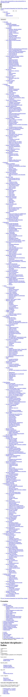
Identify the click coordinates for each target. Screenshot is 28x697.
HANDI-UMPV (9, 437)
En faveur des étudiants (14, 364)
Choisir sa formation (13, 101)
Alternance (11, 130)
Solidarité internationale (14, 230)
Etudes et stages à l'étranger (12, 250)
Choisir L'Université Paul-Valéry (13, 389)
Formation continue (13, 557)
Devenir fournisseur (10, 564)
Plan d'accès (5, 678)
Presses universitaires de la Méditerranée (17, 213)
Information (11, 86)
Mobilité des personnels (11, 255)
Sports (7, 346)
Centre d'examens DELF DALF (16, 248)
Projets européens (12, 190)
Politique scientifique (10, 163)
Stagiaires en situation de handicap (16, 128)
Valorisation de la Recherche (12, 218)
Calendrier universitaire (14, 155)
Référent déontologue (13, 61)
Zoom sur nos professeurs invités (16, 260)
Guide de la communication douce (16, 526)
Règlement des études (13, 153)
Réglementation (9, 152)
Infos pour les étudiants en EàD (15, 105)
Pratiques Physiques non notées (15, 350)
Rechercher (3, 19)
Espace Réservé (9, 15)
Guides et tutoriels (12, 328)
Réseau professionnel (10, 596)
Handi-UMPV (9, 412)
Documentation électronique (15, 333)
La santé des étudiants (13, 359)
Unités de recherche (13, 577)
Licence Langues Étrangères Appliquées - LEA (13, 638)
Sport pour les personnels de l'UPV (16, 355)
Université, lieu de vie (10, 317)
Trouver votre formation (14, 95)
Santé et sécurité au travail (14, 502)
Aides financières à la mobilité (15, 254)
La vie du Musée (12, 306)
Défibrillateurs (12, 372)
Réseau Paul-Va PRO (13, 548)
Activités (11, 344)
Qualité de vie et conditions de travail (17, 506)
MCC (10, 156)
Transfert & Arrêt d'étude (14, 114)
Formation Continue (10, 118)
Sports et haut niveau (13, 353)
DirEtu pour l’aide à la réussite (15, 142)
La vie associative (12, 340)
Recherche (5, 162)
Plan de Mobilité (12, 68)
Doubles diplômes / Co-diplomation (16, 278)
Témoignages (11, 232)
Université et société (10, 581)
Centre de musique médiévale (15, 313)
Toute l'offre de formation (14, 96)
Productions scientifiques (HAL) (16, 215)
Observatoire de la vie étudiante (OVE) (17, 393)
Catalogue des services (13, 327)
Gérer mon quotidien (10, 500)
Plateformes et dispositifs (11, 204)
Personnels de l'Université (8, 483)
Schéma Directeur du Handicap (15, 414)
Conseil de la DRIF (13, 229)
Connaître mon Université (14, 431)
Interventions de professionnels (15, 543)
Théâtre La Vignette (10, 310)
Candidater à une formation (14, 102)
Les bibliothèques (10, 356)
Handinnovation (12, 418)
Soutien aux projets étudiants (15, 342)
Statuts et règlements (13, 530)
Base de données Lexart (14, 208)
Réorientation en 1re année (14, 111)
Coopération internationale (11, 263)
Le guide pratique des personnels (16, 486)
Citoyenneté (11, 345)
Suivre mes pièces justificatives (15, 109)
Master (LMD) (9, 613)
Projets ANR (11, 191)
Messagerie (11, 334)
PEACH (10, 206)
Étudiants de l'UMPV (8, 436)
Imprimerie (11, 514)
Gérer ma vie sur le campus (12, 509)
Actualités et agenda (10, 80)
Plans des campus (12, 318)
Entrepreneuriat (12, 544)
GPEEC (10, 499)
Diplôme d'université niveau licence (13, 616)
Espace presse (12, 570)
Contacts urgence (7, 679)
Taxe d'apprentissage (13, 560)
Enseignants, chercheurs (14, 70)
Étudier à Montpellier (13, 432)
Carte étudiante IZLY (13, 464)
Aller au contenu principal (6, 1)
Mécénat (10, 561)
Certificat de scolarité (13, 465)
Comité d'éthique (12, 171)
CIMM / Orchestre (10, 311)
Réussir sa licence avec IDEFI (15, 141)
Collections (11, 301)
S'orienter (8, 85)
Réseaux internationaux (14, 266)
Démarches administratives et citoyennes (17, 471)
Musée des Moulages (10, 300)
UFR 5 (10, 46)
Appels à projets (12, 186)
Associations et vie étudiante (12, 339)
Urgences (8, 13)
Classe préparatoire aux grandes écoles (14, 610)
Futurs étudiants (6, 382)
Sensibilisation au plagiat (14, 332)
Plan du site (5, 692)
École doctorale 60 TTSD (14, 179)
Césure (10, 112)
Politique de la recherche (14, 164)
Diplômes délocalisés (13, 279)
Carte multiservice (12, 335)
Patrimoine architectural (14, 294)
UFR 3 (10, 43)
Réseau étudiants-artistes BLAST (16, 549)
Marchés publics (12, 571)
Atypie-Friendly (12, 416)
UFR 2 (10, 42)
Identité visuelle (6, 660)
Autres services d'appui (14, 185)
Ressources (11, 147)
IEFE (10, 243)
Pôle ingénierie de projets (14, 184)
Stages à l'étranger (12, 252)
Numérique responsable (14, 64)
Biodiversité (11, 298)
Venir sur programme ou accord (15, 235)
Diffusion (8, 212)
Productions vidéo (10, 76)
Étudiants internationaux (11, 429)
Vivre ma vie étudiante (11, 462)
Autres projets (12, 195)
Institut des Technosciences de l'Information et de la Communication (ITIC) (18, 49)
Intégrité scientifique (13, 169)
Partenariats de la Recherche (15, 542)
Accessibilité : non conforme (9, 689)
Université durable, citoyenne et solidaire (14, 56)
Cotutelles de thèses (13, 182)
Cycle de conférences (13, 305)
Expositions (11, 304)
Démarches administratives (14, 146)
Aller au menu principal (17, 1)
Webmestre (5, 691)
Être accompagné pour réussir (12, 135)
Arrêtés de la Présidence (14, 161)
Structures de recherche (11, 172)
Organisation (8, 28)
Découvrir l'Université (10, 535)
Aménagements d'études (14, 144)
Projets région (12, 194)
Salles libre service (13, 329)
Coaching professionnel (14, 504)
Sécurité (7, 367)
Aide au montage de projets (12, 183)
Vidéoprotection (12, 376)
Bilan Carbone (6, 693)
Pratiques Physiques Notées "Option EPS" (18, 349)
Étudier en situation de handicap (13, 145)
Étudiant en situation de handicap (16, 469)
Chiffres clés (8, 23)
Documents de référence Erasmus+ (16, 276)
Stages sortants (12, 133)
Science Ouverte (12, 168)
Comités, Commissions (14, 32)
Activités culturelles (13, 510)
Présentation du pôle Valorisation (16, 219)
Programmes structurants (11, 196)
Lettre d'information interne (14, 492)
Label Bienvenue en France (15, 239)
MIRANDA (11, 200)
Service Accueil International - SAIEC (17, 240)
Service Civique (12, 75)
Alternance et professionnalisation (13, 129)
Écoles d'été (11, 245)
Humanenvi (11, 211)
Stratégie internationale (13, 224)
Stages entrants (12, 131)
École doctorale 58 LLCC (14, 178)
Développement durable (14, 57)
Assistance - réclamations (14, 117)
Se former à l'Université (11, 553)
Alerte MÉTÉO (12, 375)
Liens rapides (9, 569)
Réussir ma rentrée (13, 136)
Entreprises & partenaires (8, 533)
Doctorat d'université (10, 615)
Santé (7, 357)
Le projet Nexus (12, 140)
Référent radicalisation (13, 62)
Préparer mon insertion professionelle (14, 461)
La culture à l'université (14, 589)
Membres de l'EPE (13, 36)
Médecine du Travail (13, 360)
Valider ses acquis (12, 120)
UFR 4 (10, 45)
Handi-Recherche (12, 421)
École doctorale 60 (13, 54)
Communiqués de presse (8, 659)
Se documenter (9, 521)
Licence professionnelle (11, 612)
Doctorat (10, 284)
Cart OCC (11, 205)
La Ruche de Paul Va (13, 366)
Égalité (10, 58)
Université (5, 21)
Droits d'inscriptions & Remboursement (17, 113)
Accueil (5, 632)
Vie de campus (6, 316)
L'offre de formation (13, 554)
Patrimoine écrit (12, 296)
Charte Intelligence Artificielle (15, 65)
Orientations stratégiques (11, 24)
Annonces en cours (13, 565)
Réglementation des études (14, 525)
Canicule (11, 378)
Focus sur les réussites (13, 221)
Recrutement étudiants (10, 476)
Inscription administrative (14, 103)
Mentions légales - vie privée (9, 688)
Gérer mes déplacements (11, 517)
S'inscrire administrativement (15, 108)
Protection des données (14, 63)
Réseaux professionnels (14, 289)
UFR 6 (10, 47)
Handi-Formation (12, 420)
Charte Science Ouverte (14, 216)
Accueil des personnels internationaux (17, 257)
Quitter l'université (10, 482)
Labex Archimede (12, 197)
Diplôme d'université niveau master (13, 617)
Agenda (10, 83)
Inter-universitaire (12, 39)
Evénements (11, 343)
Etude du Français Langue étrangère (13, 241)
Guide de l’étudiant (13, 440)
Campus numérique (10, 324)
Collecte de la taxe (13, 572)
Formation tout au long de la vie (15, 390)
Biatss (10, 72)
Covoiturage (11, 520)
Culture (4, 285)
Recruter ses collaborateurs (11, 547)
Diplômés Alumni (7, 574)
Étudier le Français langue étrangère (16, 433)
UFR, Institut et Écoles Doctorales (13, 40)
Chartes (10, 158)
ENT (7, 14)
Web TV (10, 79)
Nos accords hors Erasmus (14, 265)
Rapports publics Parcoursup (15, 160)
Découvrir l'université (10, 383)
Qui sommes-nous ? (13, 426)
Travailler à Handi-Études (14, 149)
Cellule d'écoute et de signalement (16, 505)
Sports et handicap (13, 354)
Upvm (2, 9)
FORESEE (11, 202)
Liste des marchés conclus (14, 568)
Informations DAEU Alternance (15, 134)
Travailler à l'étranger (13, 498)
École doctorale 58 (13, 53)
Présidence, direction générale (15, 29)
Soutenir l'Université (10, 559)
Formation (5, 84)
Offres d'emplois (12, 73)
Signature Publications (13, 217)
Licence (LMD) (9, 611)
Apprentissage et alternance (14, 392)
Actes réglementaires (13, 35)
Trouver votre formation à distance (13, 100)
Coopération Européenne (11, 271)
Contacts (10, 427)
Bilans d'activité (12, 188)
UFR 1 (10, 41)
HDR (10, 180)
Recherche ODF (9, 606)
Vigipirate (11, 377)
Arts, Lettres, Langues (8, 637)
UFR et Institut (12, 487)
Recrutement (8, 69)
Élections (11, 34)
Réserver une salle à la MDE (15, 321)
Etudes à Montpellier (10, 233)
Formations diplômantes (14, 244)
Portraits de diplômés (13, 90)
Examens (11, 157)
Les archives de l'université (14, 515)
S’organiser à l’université (14, 139)
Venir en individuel (13, 234)
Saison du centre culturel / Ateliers (13, 299)
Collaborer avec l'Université (12, 541)
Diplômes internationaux (11, 277)
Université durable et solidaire (15, 539)
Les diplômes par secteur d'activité (16, 555)
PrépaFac (11, 138)
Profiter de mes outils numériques (13, 455)
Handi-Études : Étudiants (14, 415)
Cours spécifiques (12, 246)
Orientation (11, 87)
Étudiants (11, 74)
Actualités (11, 81)
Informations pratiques (13, 151)
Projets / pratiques (12, 291)
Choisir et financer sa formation (15, 119)
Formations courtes (13, 123)
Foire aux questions (13, 116)
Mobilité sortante (12, 256)
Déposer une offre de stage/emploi (16, 550)
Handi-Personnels (12, 417)
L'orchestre (11, 312)
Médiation (11, 302)
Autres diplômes (9, 618)
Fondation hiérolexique (14, 563)
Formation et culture (13, 290)
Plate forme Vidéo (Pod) (14, 78)
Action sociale (9, 362)
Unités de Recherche (13, 173)
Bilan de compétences (13, 122)
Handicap (11, 67)
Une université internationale (12, 223)
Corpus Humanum (13, 210)
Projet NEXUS (12, 201)
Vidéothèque (11, 309)
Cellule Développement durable (15, 582)
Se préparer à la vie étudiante (12, 404)
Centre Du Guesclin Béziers (15, 37)
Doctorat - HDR (9, 177)
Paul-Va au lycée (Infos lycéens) (15, 395)
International (6, 222)
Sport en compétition (13, 351)
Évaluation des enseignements (15, 459)
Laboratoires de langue (13, 331)
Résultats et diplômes (10, 150)
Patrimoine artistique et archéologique (17, 295)
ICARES (11, 199)
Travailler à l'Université (11, 592)
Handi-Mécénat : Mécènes (14, 425)
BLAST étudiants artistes (11, 315)
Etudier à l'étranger (13, 251)
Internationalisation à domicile (15, 228)
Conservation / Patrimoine (11, 293)
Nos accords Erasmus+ (14, 272)
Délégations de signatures (14, 528)
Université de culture (10, 287)
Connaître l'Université (10, 575)
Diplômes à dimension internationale (16, 281)
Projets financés (9, 189)
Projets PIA (11, 193)
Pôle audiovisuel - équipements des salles (17, 337)
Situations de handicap (11, 361)
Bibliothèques (12, 587)
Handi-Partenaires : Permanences (16, 422)
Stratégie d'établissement (14, 25)
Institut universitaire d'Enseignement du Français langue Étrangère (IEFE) (17, 52)
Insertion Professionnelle (14, 89)
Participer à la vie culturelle (12, 586)
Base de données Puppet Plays (15, 207)
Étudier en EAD (12, 237)
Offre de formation (10, 94)
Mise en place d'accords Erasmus (16, 274)
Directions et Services (13, 30)
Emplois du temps (12, 460)
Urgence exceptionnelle (8, 680)
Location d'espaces (13, 546)
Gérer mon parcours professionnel (13, 493)
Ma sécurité (11, 379)
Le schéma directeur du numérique (16, 338)
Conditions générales (13, 566)
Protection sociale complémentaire (16, 508)
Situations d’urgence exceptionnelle (16, 373)
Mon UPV (5, 12)
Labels (10, 26)
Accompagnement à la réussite (15, 127)
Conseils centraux (12, 31)
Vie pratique (11, 320)
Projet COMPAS (12, 92)
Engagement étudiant (13, 59)
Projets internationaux (13, 270)
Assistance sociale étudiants (15, 365)
